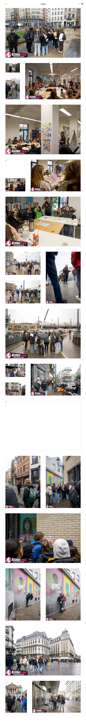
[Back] (7, 4)
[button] (43, 4)
